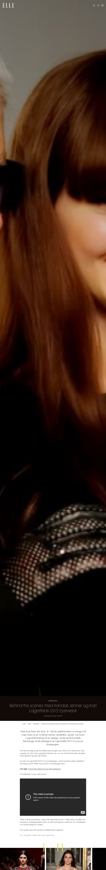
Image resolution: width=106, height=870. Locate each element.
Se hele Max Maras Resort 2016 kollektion (44, 769)
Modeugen (53, 701)
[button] (71, 847)
